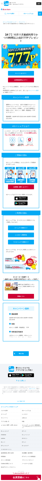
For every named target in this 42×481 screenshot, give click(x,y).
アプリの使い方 (5, 421)
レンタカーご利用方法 (21, 235)
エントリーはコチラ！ (21, 73)
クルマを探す (4, 410)
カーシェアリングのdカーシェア (9, 407)
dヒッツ (3, 442)
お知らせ (24, 418)
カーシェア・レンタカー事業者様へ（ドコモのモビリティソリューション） (31, 426)
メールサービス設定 (27, 463)
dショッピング (5, 431)
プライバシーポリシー (28, 460)
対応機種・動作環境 (27, 453)
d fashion (3, 434)
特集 (23, 421)
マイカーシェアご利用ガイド (21, 242)
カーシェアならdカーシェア (9, 22)
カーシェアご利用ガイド (21, 228)
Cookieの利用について (7, 463)
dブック (24, 431)
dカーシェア (32, 388)
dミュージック (26, 434)
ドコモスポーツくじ (6, 449)
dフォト (24, 442)
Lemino (3, 438)
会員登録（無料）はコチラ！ (21, 187)
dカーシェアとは (26, 410)
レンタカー (25, 414)
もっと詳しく (22, 380)
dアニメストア (5, 445)
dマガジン (24, 438)
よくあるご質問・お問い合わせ (9, 425)
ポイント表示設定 (5, 460)
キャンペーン (22, 22)
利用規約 (3, 456)
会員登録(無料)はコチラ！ (21, 80)
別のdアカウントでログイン (8, 467)
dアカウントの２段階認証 (29, 456)
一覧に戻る (21, 353)
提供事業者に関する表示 (7, 453)
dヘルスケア (25, 445)
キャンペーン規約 (33, 90)
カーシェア (4, 414)
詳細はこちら (21, 296)
